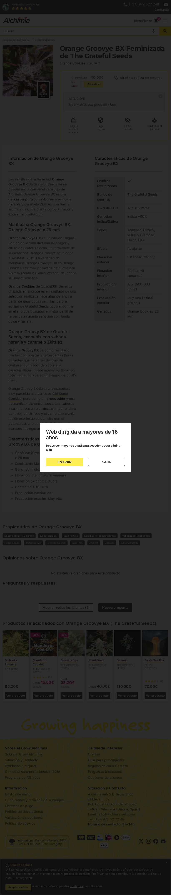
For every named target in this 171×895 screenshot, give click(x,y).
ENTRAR (65, 462)
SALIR (106, 462)
